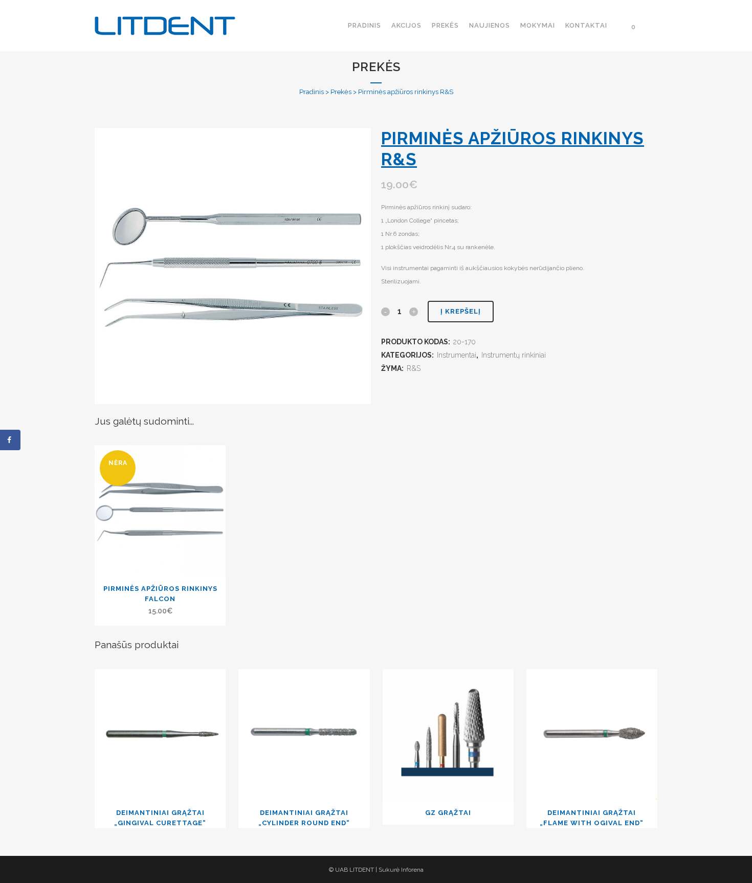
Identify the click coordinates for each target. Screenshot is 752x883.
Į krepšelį (460, 311)
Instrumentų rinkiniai (513, 355)
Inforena (412, 869)
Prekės (340, 92)
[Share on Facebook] (10, 440)
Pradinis (311, 92)
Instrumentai (456, 355)
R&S (414, 368)
